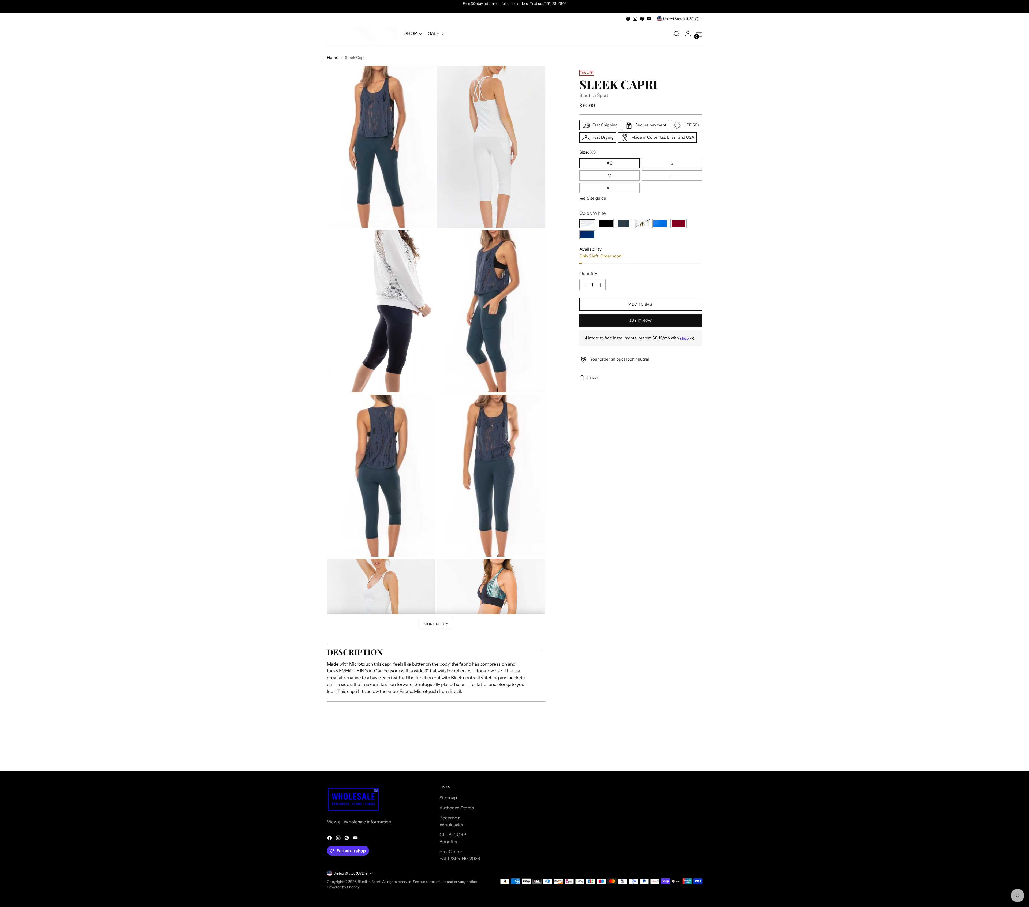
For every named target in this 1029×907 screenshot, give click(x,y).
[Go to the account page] (688, 33)
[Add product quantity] (600, 285)
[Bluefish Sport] (362, 34)
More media (436, 624)
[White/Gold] (642, 223)
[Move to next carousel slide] (697, 752)
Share (592, 378)
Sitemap (448, 797)
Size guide (596, 198)
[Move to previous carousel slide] (685, 752)
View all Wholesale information (359, 821)
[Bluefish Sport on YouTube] (649, 18)
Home (332, 57)
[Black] (606, 223)
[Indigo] (660, 223)
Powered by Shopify (343, 887)
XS (609, 163)
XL (609, 187)
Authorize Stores (456, 808)
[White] (587, 223)
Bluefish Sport (593, 95)
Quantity (588, 273)
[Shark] (624, 223)
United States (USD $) (680, 19)
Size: (587, 152)
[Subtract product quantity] (584, 285)
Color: (592, 213)
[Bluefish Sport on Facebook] (628, 18)
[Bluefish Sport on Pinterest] (642, 18)
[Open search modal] (676, 33)
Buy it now (640, 320)
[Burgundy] (678, 223)
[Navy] (587, 234)
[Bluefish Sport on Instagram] (635, 18)
